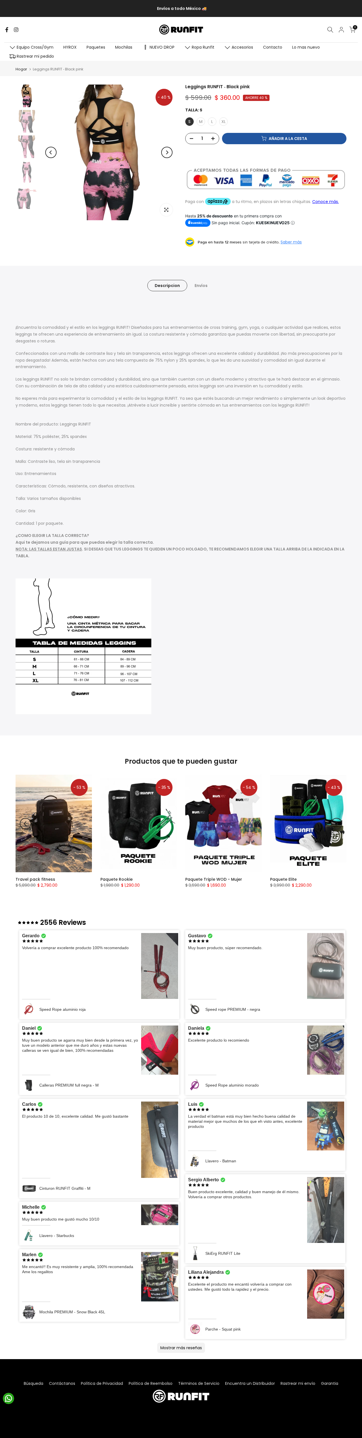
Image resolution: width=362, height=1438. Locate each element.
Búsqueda (33, 1383)
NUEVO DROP (162, 47)
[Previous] (51, 152)
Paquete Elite (283, 879)
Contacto (272, 47)
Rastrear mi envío (298, 1383)
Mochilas (123, 47)
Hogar (21, 69)
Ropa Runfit (203, 47)
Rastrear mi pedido (35, 56)
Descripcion (167, 285)
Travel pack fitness (35, 879)
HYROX (70, 47)
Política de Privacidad (102, 1383)
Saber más (291, 242)
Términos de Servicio (198, 1383)
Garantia (329, 1383)
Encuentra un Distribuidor (250, 1383)
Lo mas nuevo (306, 47)
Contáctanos (62, 1383)
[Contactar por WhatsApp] (8, 1398)
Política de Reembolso (151, 1383)
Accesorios (242, 47)
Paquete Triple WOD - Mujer (213, 879)
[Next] (167, 152)
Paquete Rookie (116, 879)
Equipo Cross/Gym (35, 47)
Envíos (201, 285)
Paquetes (96, 47)
